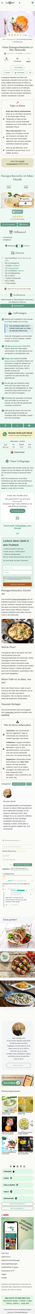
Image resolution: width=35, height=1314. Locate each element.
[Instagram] (17, 1166)
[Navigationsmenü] (2, 2)
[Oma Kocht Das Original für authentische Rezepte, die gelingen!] (9, 2)
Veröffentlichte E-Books (9, 1267)
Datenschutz (5, 1257)
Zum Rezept (18, 67)
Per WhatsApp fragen (17, 511)
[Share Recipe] (17, 426)
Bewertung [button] (15, 501)
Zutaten (7, 72)
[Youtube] (14, 1166)
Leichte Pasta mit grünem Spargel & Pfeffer (25, 1133)
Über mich (5, 1253)
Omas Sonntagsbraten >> (17, 1208)
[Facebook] (10, 1166)
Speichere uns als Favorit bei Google (19, 289)
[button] (13, 216)
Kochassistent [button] (18, 306)
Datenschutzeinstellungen (10, 1260)
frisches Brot (9, 712)
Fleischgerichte (11, 39)
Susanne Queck (10, 53)
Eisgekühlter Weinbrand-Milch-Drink (25, 1113)
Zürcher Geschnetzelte (19, 599)
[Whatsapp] (24, 1166)
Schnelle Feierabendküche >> (17, 1203)
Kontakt (4, 1278)
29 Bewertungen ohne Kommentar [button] (19, 869)
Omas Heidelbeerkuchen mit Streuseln (9, 1153)
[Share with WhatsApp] (25, 203)
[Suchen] (19, 3)
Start (4, 39)
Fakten (3, 1274)
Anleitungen (21, 72)
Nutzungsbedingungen (9, 1264)
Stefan (20, 893)
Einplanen (24, 224)
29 (26, 35)
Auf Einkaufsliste (9, 224)
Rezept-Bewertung (9, 851)
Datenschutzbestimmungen (15, 578)
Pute (29, 784)
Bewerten (18, 211)
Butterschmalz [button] (13, 268)
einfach (28, 61)
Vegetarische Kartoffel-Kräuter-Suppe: (8, 1113)
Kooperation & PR (7, 1271)
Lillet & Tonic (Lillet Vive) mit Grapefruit (8, 1133)
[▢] (3, 258)
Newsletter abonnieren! (17, 584)
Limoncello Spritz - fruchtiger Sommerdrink (25, 1153)
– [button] (16, 246)
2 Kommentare (27, 53)
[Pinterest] (21, 1166)
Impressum (10, 1312)
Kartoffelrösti (5, 715)
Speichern (25, 199)
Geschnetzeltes (19, 784)
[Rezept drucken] (29, 426)
